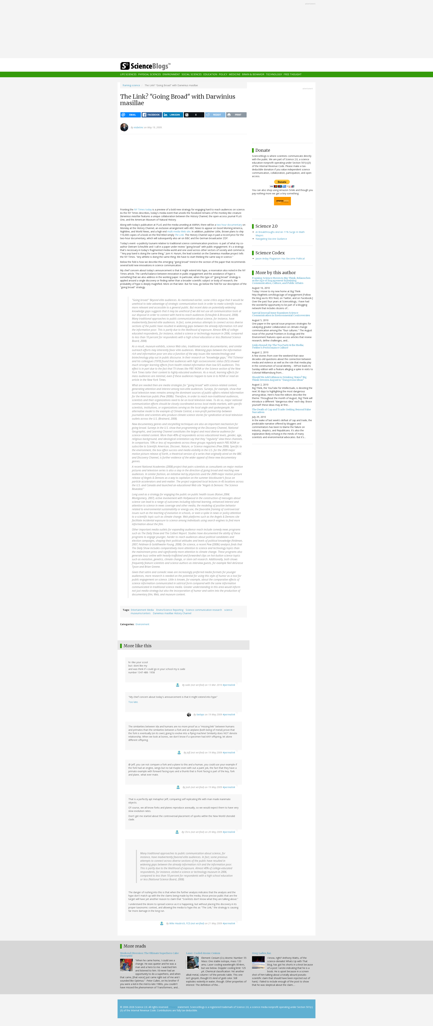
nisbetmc (138, 127)
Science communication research (204, 609)
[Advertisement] (216, 29)
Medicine (234, 74)
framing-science (131, 85)
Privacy (173, 1007)
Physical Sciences (149, 74)
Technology (274, 74)
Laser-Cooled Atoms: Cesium (203, 953)
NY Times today (143, 209)
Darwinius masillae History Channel (172, 613)
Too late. (133, 702)
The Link (179, 234)
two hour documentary (229, 224)
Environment (171, 74)
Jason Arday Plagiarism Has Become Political (280, 258)
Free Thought (293, 74)
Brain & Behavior (253, 74)
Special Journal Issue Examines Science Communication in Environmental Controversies (281, 314)
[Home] (152, 66)
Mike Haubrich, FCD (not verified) (186, 923)
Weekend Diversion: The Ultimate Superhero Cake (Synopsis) (149, 954)
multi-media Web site (178, 231)
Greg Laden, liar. (261, 953)
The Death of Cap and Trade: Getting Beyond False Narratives (281, 411)
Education (210, 74)
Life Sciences (128, 74)
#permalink (229, 684)
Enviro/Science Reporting (169, 609)
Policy (223, 74)
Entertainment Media (142, 609)
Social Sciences (192, 74)
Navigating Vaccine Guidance (271, 238)
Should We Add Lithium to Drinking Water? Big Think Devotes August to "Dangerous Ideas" (279, 378)
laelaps (200, 714)
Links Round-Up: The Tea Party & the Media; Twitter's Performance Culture (278, 346)
